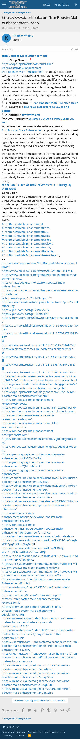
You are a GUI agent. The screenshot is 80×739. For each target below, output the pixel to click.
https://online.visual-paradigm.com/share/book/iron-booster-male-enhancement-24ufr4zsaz (36, 667)
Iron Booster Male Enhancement (24, 55)
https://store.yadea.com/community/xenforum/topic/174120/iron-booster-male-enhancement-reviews (39, 565)
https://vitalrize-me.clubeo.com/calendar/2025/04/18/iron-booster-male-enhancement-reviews (40, 479)
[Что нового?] (75, 4)
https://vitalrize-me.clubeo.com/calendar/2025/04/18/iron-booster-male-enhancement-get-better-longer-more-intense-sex (40, 505)
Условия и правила (14, 732)
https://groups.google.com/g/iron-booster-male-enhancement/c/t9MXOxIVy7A (33, 456)
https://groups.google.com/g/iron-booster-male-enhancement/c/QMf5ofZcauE (33, 464)
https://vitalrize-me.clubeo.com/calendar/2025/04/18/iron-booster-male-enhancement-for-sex (40, 487)
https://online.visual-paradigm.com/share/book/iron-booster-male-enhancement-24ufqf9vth (36, 683)
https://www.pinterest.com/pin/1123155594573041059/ (39, 345)
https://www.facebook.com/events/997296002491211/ (37, 271)
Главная (20, 735)
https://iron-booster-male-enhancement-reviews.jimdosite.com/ (28, 417)
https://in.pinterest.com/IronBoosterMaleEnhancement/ (38, 349)
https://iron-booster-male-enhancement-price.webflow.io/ (39, 407)
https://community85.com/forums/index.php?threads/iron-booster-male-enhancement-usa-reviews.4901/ (31, 599)
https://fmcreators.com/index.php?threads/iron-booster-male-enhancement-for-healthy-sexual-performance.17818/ (38, 622)
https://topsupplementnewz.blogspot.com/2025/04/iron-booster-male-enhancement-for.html (39, 394)
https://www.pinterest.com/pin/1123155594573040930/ (39, 372)
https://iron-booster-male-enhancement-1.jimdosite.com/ (39, 411)
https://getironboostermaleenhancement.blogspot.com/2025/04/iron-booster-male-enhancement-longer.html (39, 386)
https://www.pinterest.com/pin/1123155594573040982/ (39, 357)
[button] (4, 4)
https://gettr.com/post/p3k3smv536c (25, 310)
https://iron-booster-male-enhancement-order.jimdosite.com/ (28, 433)
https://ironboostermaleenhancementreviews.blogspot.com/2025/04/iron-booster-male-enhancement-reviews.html (39, 378)
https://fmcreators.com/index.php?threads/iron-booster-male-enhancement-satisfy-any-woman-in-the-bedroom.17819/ (38, 634)
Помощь (8, 735)
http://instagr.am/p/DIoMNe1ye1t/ (27, 298)
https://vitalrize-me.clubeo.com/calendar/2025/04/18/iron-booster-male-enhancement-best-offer (40, 495)
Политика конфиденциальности (46, 732)
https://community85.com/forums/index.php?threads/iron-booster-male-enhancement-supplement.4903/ (31, 610)
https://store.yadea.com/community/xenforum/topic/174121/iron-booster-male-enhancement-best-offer (39, 573)
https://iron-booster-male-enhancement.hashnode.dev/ (37, 536)
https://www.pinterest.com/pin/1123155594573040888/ (39, 364)
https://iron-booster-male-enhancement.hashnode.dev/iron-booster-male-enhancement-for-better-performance (32, 528)
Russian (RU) (12, 726)
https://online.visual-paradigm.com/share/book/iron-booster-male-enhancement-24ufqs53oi (36, 675)
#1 (76, 49)
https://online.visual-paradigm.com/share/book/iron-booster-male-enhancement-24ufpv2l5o (36, 690)
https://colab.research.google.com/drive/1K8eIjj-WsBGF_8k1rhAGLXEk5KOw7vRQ (33, 550)
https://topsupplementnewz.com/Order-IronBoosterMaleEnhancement (28, 66)
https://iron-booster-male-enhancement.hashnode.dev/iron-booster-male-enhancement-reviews (32, 517)
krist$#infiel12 (12, 28)
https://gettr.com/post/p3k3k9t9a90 (25, 314)
